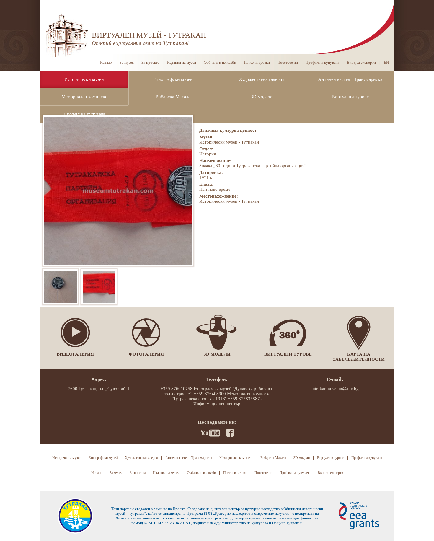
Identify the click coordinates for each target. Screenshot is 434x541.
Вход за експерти (361, 62)
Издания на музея (181, 62)
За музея (127, 62)
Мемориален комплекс (84, 96)
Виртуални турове (350, 96)
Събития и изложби (220, 62)
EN (386, 62)
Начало (106, 62)
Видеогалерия (75, 354)
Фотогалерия (146, 354)
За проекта (150, 62)
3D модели (262, 96)
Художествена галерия (261, 79)
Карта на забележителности (359, 356)
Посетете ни (288, 62)
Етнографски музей (173, 79)
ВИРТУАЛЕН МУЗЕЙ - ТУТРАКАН (149, 35)
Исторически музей (84, 79)
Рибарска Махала (173, 96)
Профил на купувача (84, 114)
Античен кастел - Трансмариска (350, 79)
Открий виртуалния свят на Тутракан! (140, 43)
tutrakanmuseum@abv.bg (335, 388)
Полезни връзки (257, 62)
